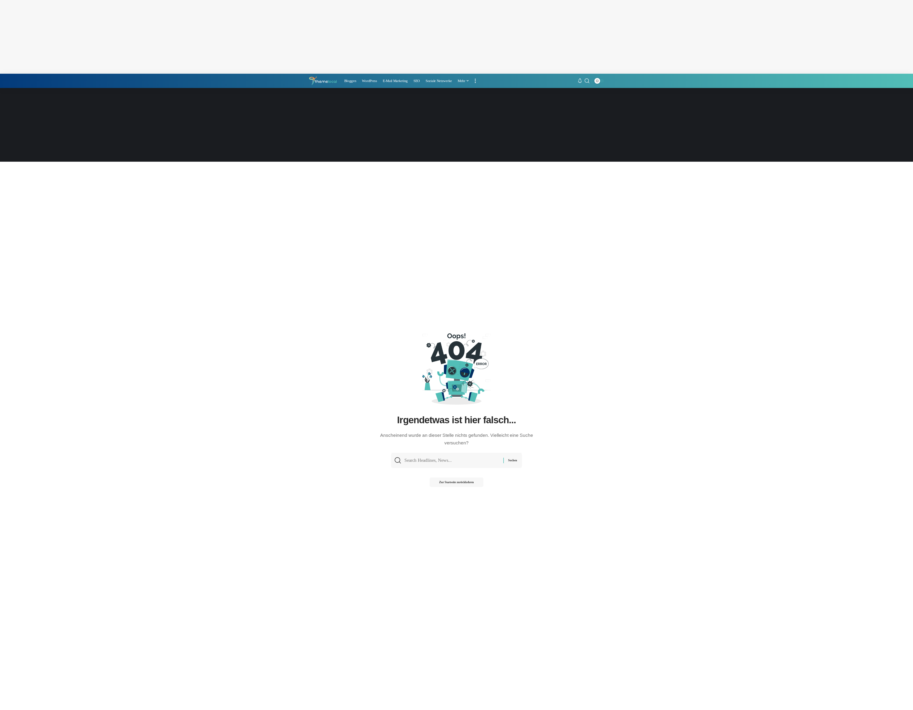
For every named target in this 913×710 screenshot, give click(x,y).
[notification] (580, 81)
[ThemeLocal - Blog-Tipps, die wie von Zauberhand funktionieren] (323, 81)
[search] (587, 81)
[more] (475, 81)
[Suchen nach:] (452, 460)
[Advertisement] (456, 37)
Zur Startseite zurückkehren (456, 482)
